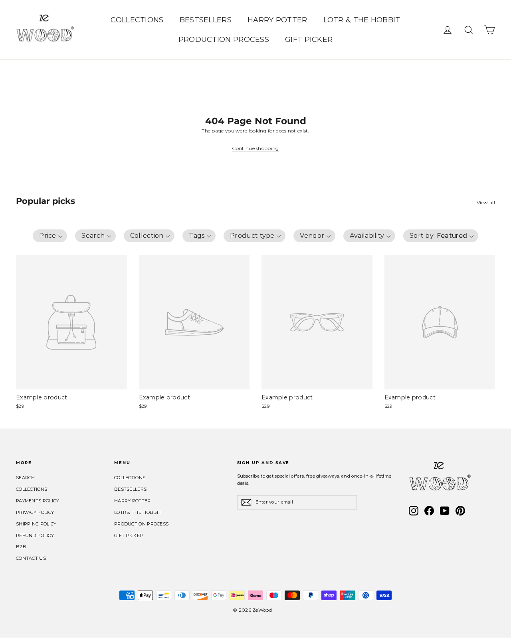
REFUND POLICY (35, 535)
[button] (50, 235)
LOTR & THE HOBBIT (361, 20)
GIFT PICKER (309, 39)
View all (486, 202)
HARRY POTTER (277, 20)
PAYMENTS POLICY (37, 501)
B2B (21, 546)
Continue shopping (255, 148)
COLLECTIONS (137, 20)
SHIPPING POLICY (36, 524)
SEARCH (25, 477)
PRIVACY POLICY (35, 512)
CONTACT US (31, 558)
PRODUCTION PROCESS (223, 39)
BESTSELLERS (206, 20)
